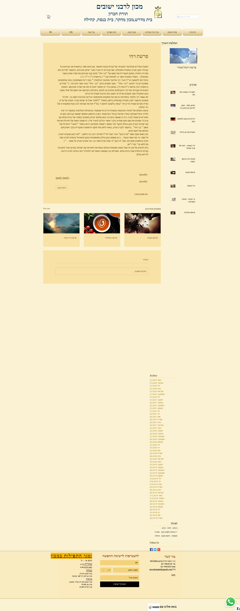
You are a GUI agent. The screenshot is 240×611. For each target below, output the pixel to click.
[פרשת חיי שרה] (61, 223)
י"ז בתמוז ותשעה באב (169, 532)
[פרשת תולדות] (102, 223)
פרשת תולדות (111, 237)
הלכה (169, 528)
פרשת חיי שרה (70, 237)
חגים (164, 528)
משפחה (174, 536)
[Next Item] (174, 56)
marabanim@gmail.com (161, 569)
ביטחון (175, 528)
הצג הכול (46, 208)
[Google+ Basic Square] (158, 549)
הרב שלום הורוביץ (141, 194)
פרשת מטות (152, 237)
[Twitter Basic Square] (155, 549)
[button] (49, 17)
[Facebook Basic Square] (151, 549)
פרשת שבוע (61, 187)
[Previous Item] (193, 56)
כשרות (157, 532)
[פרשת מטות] (142, 223)
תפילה (157, 536)
